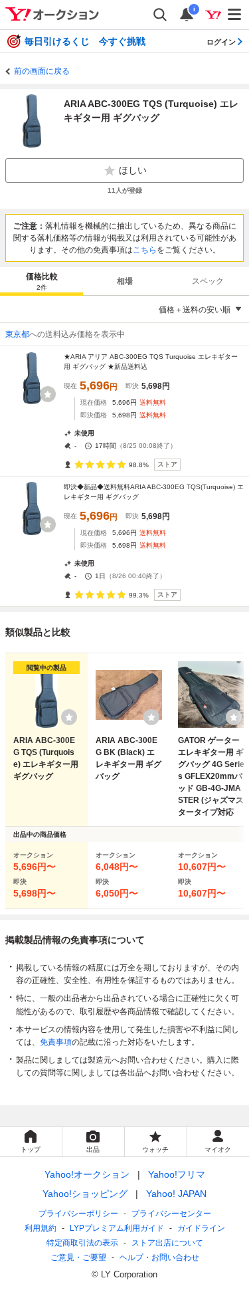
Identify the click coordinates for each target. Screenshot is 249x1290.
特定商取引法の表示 (82, 1242)
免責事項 (56, 1042)
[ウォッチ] (48, 394)
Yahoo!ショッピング (84, 1193)
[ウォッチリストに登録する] (69, 717)
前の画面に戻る (42, 71)
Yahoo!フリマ (176, 1174)
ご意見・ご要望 (78, 1257)
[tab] (41, 281)
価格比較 (42, 281)
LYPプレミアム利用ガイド (117, 1228)
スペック (208, 281)
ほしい (133, 170)
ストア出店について (167, 1242)
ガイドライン (201, 1228)
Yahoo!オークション (86, 1174)
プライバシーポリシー (78, 1213)
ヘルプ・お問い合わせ (159, 1257)
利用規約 (40, 1228)
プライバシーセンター (171, 1213)
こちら (145, 250)
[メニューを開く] (235, 14)
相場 (125, 281)
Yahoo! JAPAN (176, 1193)
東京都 (17, 334)
